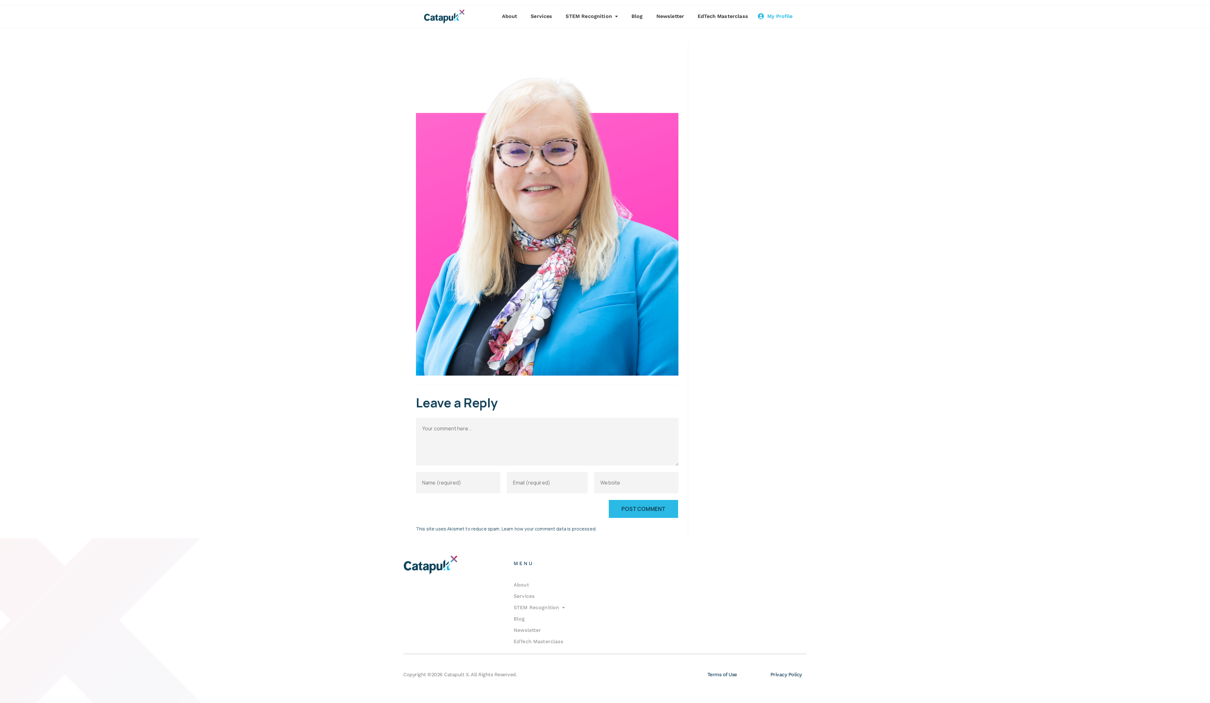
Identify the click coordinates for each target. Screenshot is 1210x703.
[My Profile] (761, 16)
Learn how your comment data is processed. (549, 529)
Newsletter (670, 16)
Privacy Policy (786, 674)
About (509, 16)
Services (541, 16)
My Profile (779, 16)
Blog (637, 16)
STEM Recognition (589, 16)
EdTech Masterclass (723, 16)
